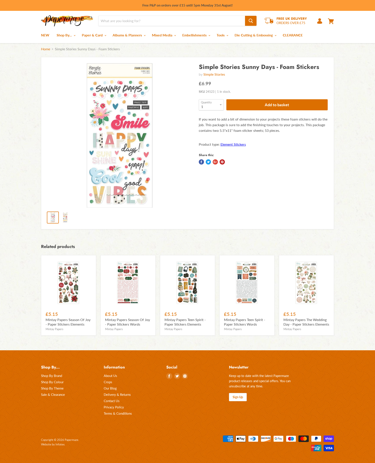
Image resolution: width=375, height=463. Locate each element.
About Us (110, 376)
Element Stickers (233, 144)
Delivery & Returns (117, 394)
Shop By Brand (51, 376)
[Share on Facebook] (201, 162)
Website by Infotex (52, 444)
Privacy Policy (114, 407)
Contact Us (112, 401)
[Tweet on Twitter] (208, 162)
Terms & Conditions (118, 413)
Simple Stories (214, 74)
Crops (108, 382)
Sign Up (238, 397)
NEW (45, 35)
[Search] (251, 21)
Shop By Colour (52, 382)
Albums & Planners (128, 35)
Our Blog (110, 388)
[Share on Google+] (215, 162)
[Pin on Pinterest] (222, 162)
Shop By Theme (52, 388)
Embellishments (194, 35)
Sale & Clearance (53, 394)
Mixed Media (162, 35)
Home (45, 49)
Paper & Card (93, 35)
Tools (221, 35)
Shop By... (65, 35)
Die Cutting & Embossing (254, 35)
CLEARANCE (293, 35)
